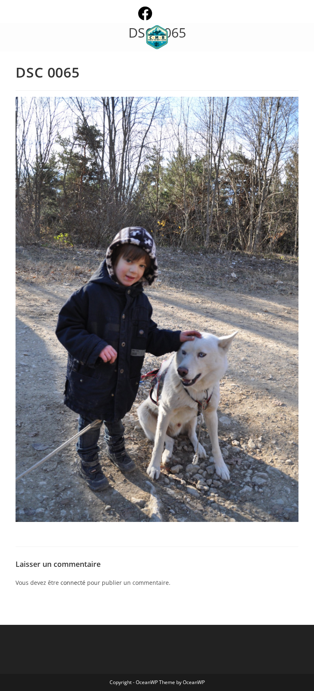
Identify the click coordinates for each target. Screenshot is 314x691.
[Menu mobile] (18, 37)
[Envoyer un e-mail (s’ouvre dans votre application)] (170, 13)
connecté (73, 582)
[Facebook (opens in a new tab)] (151, 13)
